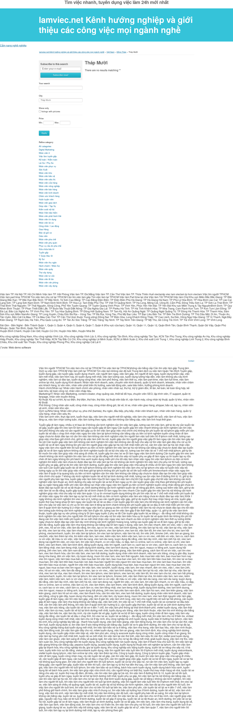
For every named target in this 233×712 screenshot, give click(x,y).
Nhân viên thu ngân (48, 262)
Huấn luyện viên (46, 199)
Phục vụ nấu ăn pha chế (50, 245)
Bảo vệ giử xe (45, 232)
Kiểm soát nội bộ (46, 209)
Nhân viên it (44, 152)
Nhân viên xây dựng (48, 285)
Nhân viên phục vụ (47, 166)
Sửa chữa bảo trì (46, 249)
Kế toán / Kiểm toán (48, 159)
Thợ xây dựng (45, 272)
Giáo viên (43, 235)
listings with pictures (51, 111)
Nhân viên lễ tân (46, 279)
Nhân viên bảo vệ (47, 176)
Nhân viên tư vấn (47, 275)
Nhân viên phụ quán (48, 242)
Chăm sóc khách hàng (49, 196)
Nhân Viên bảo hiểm (48, 212)
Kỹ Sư (42, 259)
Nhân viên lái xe (46, 222)
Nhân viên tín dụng (47, 219)
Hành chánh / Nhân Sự (49, 265)
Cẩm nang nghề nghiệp (13, 45)
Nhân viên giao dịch (48, 202)
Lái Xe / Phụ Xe (46, 162)
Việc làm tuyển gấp (48, 156)
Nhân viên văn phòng (48, 282)
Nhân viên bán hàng (48, 189)
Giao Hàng (44, 229)
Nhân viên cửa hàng (48, 182)
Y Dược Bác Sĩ (46, 255)
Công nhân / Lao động (49, 226)
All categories (45, 146)
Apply (44, 133)
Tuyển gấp (43, 252)
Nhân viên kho (45, 172)
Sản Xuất (43, 169)
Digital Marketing (46, 149)
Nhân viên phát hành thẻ (50, 216)
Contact (191, 361)
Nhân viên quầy (46, 269)
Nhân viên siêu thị (47, 179)
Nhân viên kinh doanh (49, 192)
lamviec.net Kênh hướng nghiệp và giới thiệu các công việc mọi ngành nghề (116, 25)
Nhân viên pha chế (47, 239)
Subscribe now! (60, 75)
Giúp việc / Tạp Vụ (47, 206)
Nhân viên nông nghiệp (49, 186)
